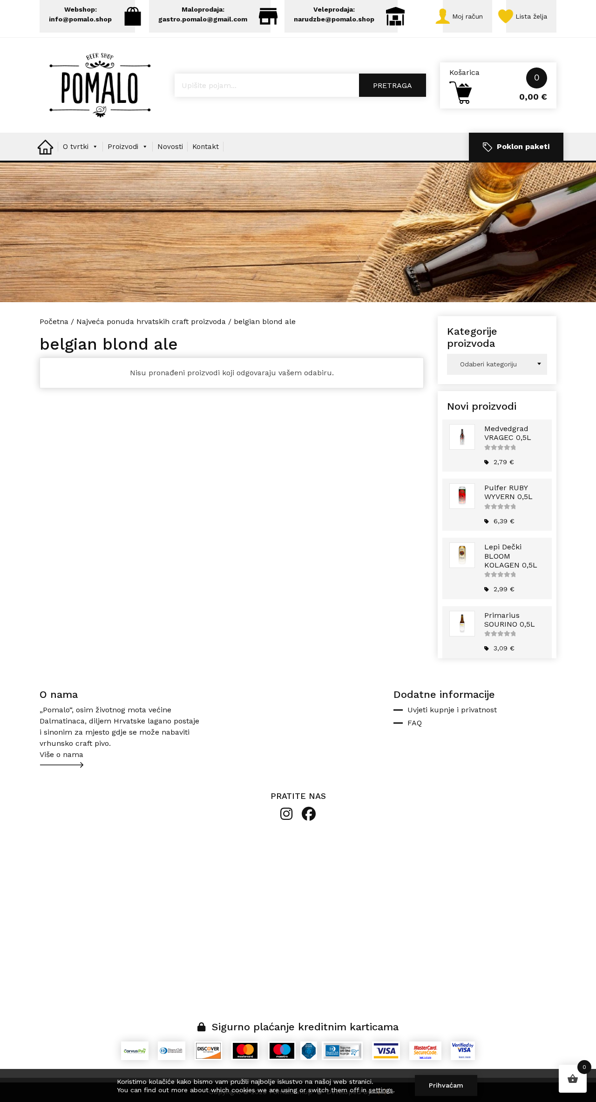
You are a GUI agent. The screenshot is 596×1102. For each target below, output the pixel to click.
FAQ (414, 722)
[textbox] (497, 364)
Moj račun (467, 16)
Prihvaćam (446, 1085)
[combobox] (497, 364)
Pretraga (392, 85)
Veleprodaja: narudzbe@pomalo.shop (334, 14)
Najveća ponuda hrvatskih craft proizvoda (151, 321)
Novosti (170, 146)
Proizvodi (123, 146)
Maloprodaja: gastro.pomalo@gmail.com (202, 14)
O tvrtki (75, 146)
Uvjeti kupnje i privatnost (452, 709)
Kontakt (205, 146)
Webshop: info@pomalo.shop (80, 14)
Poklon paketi (523, 146)
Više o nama (61, 754)
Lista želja (531, 16)
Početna (54, 321)
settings (381, 1090)
